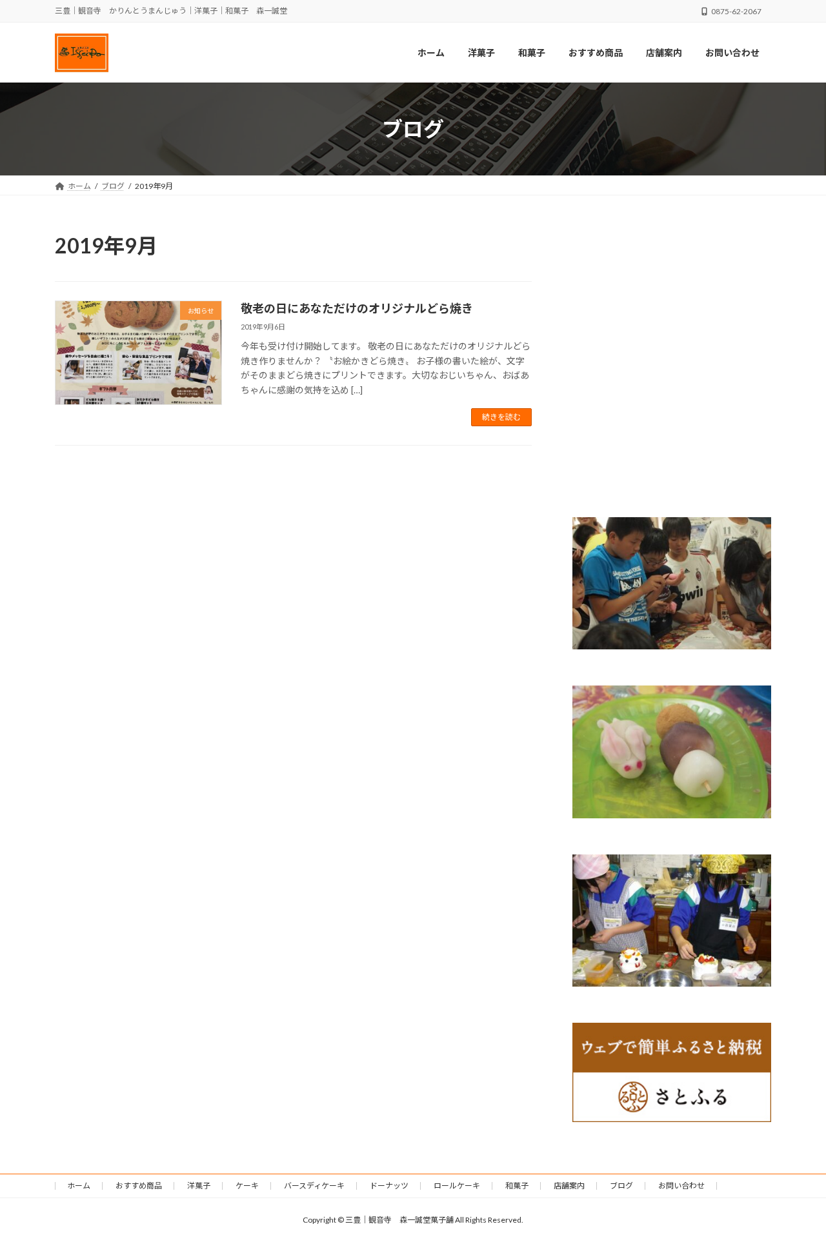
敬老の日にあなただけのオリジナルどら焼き (357, 308)
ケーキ (247, 1185)
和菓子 (517, 1185)
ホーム (78, 1185)
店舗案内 (569, 1185)
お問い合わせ (681, 1185)
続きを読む (501, 417)
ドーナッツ (389, 1185)
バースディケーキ (314, 1185)
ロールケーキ (457, 1185)
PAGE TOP (794, 1192)
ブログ (621, 1185)
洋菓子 (198, 1185)
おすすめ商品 (139, 1185)
